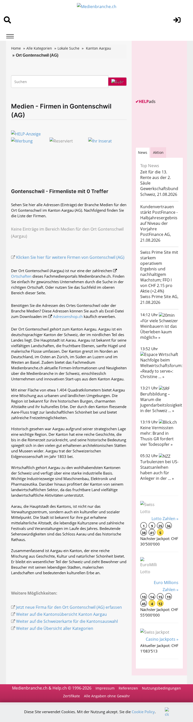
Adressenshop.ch (68, 316)
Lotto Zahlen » (165, 518)
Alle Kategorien (39, 48)
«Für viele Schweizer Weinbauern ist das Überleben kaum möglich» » (159, 329)
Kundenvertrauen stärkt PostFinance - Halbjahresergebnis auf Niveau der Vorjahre (159, 218)
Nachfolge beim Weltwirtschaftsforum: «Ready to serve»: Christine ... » (161, 368)
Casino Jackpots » (162, 639)
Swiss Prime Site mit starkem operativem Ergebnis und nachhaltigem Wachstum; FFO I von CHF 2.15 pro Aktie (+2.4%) (159, 271)
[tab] (142, 152)
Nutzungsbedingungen (161, 688)
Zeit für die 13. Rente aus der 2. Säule (155, 177)
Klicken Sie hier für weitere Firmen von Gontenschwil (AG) (70, 257)
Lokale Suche (68, 48)
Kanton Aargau (98, 48)
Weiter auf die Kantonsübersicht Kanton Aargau (61, 614)
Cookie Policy (143, 711)
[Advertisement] (164, 70)
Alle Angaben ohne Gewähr (107, 696)
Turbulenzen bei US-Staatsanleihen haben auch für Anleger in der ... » (159, 470)
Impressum (105, 688)
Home (16, 48)
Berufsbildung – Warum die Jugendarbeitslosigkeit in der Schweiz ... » (161, 402)
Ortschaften (21, 276)
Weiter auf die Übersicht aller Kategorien (54, 628)
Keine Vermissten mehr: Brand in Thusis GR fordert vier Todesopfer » (157, 436)
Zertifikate (71, 696)
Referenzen (128, 688)
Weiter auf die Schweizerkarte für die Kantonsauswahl (67, 621)
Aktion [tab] (158, 152)
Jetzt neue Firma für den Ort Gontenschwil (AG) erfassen (69, 607)
